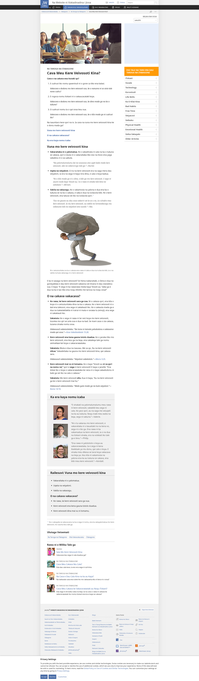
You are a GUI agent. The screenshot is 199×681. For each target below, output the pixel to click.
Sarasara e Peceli (97, 636)
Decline (52, 677)
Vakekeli (70, 644)
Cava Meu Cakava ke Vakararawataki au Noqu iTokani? (81, 588)
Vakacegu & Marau (50, 631)
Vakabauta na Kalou (51, 644)
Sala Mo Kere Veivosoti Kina (69, 552)
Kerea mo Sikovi (97, 630)
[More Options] (155, 12)
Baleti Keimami (96, 621)
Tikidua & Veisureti (74, 628)
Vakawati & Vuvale (50, 634)
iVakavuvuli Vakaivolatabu (50, 12)
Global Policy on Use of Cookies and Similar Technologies (106, 668)
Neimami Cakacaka (98, 648)
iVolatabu (71, 619)
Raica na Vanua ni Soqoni (142, 620)
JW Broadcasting (73, 650)
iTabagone (64, 12)
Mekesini (71, 634)
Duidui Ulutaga (73, 631)
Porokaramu (72, 641)
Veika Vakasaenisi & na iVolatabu (55, 647)
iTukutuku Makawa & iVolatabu (54, 650)
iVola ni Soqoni (73, 638)
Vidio (70, 653)
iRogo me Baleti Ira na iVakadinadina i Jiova (99, 652)
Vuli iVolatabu (49, 625)
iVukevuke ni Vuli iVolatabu (53, 628)
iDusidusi (71, 647)
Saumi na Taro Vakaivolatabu (53, 619)
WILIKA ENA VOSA (150, 16)
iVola (69, 622)
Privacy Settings (63, 671)
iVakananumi (96, 642)
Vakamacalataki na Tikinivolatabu (55, 622)
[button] (76, 7)
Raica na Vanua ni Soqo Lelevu (125, 625)
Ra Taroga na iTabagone (78, 12)
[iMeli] (151, 12)
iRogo (94, 615)
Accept (44, 677)
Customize (62, 677)
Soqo (93, 645)
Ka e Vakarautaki (73, 615)
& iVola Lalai (75, 625)
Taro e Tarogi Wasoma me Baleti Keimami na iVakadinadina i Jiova (102, 626)
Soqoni (94, 639)
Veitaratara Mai (97, 633)
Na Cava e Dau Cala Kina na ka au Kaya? (75, 576)
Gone (46, 641)
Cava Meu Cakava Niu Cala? (69, 564)
